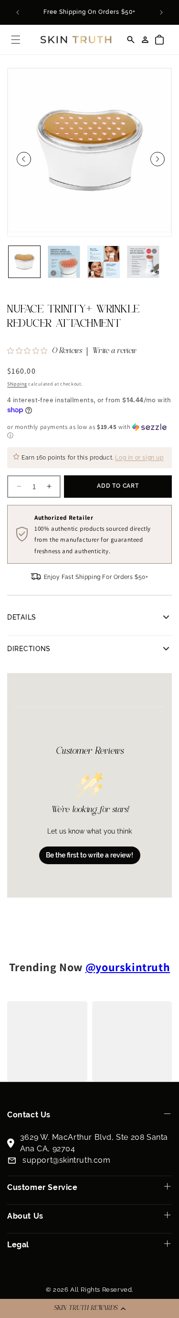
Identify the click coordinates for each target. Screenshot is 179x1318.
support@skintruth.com (66, 1160)
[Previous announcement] (17, 12)
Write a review (114, 351)
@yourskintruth (127, 967)
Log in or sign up (139, 458)
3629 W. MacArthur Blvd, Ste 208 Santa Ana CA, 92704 (94, 1143)
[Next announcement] (161, 12)
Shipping (17, 384)
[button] (89, 1308)
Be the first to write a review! (89, 855)
